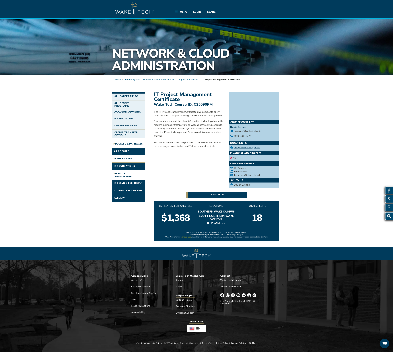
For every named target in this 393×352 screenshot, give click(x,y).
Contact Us (194, 343)
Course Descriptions (128, 190)
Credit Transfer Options (126, 134)
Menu (183, 12)
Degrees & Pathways (188, 79)
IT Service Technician (128, 182)
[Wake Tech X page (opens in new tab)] (233, 295)
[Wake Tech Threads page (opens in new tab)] (249, 295)
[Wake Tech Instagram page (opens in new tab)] (228, 295)
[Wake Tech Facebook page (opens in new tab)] (222, 295)
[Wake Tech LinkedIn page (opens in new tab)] (244, 295)
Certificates (123, 158)
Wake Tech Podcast (231, 286)
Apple (179, 286)
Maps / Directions (140, 306)
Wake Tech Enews (230, 280)
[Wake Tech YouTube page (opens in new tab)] (238, 295)
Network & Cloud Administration (171, 59)
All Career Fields (126, 96)
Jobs (133, 299)
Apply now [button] (217, 194)
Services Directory (186, 306)
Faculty (119, 198)
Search (212, 12)
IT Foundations (124, 166)
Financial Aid (123, 118)
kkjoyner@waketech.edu (248, 131)
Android (180, 280)
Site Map (252, 343)
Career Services (125, 125)
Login (197, 12)
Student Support (185, 312)
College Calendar (140, 286)
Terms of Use (208, 343)
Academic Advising (127, 111)
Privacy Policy (222, 343)
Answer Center (139, 280)
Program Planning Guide (247, 147)
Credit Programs (132, 79)
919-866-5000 (226, 303)
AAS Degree (121, 151)
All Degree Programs (121, 105)
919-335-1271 (243, 136)
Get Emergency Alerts (143, 293)
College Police (184, 300)
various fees (186, 237)
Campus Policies (238, 343)
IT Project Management (124, 175)
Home (118, 79)
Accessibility (138, 312)
